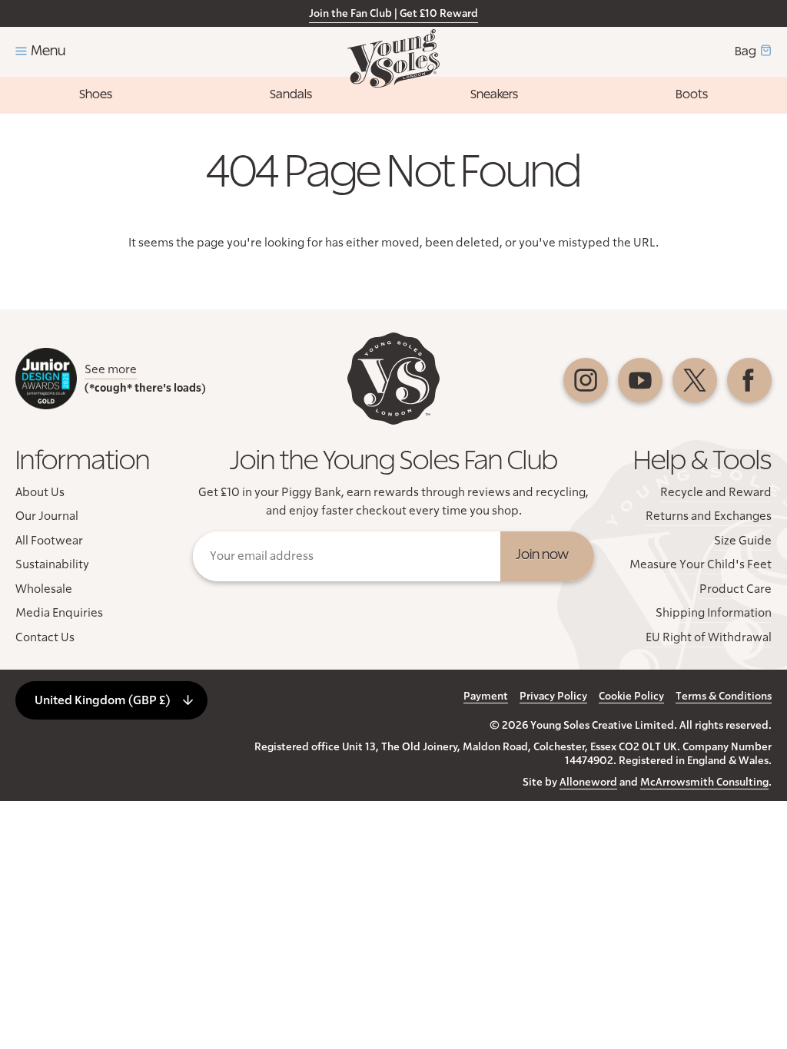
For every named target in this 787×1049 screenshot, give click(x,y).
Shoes (95, 94)
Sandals (291, 94)
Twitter (694, 380)
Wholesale (43, 589)
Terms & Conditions (724, 696)
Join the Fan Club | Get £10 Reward (393, 13)
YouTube (640, 380)
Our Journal (46, 516)
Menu (48, 51)
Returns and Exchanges (709, 516)
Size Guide (743, 540)
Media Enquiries (59, 613)
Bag (745, 51)
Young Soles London (393, 58)
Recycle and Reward (716, 492)
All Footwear (49, 540)
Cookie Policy (631, 696)
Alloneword (588, 782)
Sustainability (52, 564)
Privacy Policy (553, 696)
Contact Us (45, 637)
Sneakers (494, 94)
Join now (542, 555)
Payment (485, 696)
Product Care (735, 589)
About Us (40, 492)
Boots (692, 94)
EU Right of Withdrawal (709, 637)
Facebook (749, 380)
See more (111, 369)
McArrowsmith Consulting (704, 782)
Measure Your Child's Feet (700, 564)
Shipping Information (714, 613)
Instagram (585, 380)
